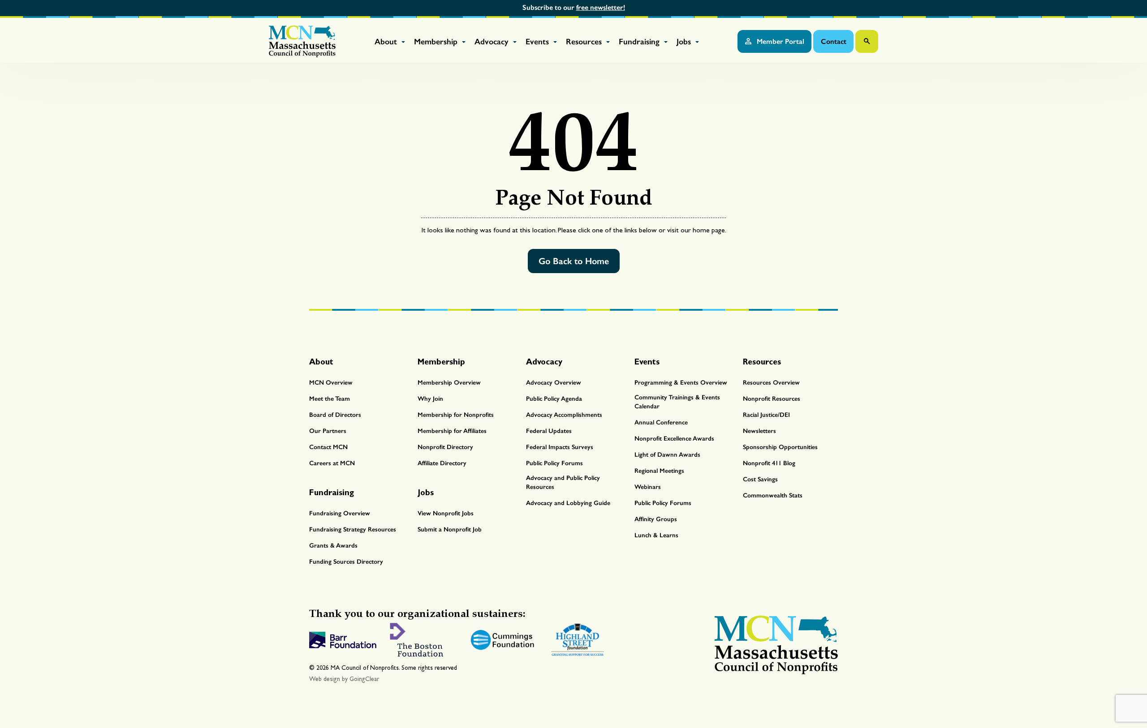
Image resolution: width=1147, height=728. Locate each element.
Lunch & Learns (656, 535)
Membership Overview (449, 382)
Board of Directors (335, 415)
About (387, 42)
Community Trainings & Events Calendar (677, 402)
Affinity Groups (655, 519)
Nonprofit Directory (445, 447)
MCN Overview (331, 382)
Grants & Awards (333, 545)
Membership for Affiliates (452, 431)
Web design (324, 679)
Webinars (647, 487)
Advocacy (492, 42)
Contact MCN (328, 447)
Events (538, 42)
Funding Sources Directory (346, 561)
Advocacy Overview (553, 382)
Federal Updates (549, 431)
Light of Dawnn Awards (667, 454)
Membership (437, 42)
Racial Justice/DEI (766, 415)
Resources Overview (771, 382)
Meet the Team (329, 399)
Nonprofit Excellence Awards (674, 438)
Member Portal (779, 41)
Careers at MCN (332, 463)
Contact (833, 41)
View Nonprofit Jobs (446, 513)
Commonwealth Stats (772, 495)
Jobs (685, 42)
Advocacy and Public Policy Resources (563, 482)
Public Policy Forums (554, 463)
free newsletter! (600, 7)
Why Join (430, 399)
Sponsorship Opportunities (780, 447)
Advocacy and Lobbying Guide (568, 503)
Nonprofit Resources (771, 399)
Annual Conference (661, 422)
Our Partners (327, 431)
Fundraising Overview (339, 513)
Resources (585, 42)
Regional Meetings (659, 471)
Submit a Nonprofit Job (450, 529)
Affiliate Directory (442, 463)
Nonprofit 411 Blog (769, 463)
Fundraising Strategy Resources (352, 529)
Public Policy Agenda (554, 399)
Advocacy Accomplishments (564, 415)
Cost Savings (760, 479)
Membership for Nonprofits (456, 415)
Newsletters (759, 431)
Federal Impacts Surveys (559, 447)
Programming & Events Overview (680, 382)
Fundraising (640, 42)
